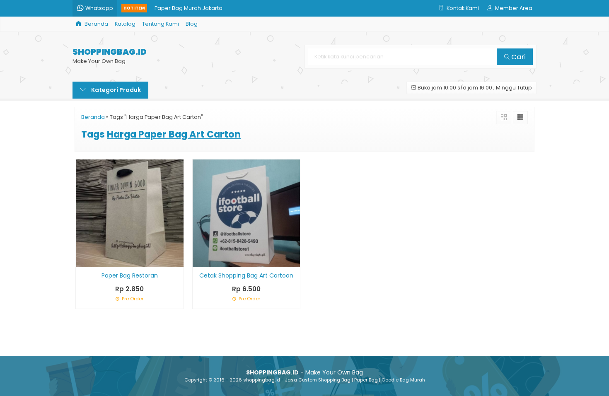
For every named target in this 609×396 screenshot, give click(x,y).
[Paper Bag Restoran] (130, 213)
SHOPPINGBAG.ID (109, 52)
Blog (192, 23)
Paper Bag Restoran (130, 275)
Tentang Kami (160, 23)
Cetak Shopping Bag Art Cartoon (246, 275)
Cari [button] (518, 57)
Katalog (125, 23)
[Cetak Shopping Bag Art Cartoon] (246, 213)
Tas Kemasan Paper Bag (187, 16)
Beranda (95, 23)
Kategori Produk (115, 90)
